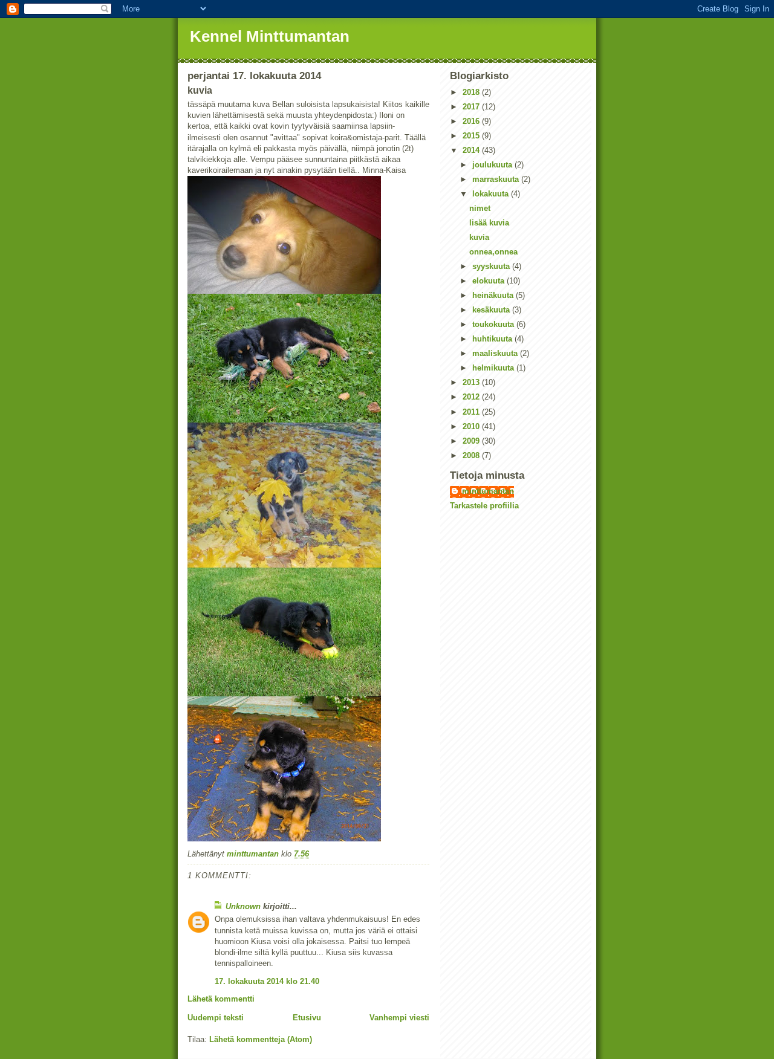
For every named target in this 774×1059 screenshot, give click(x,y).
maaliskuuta (496, 353)
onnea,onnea (493, 251)
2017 (472, 106)
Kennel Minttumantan (270, 36)
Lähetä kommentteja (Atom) (260, 1039)
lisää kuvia (489, 222)
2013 (472, 382)
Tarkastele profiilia (484, 505)
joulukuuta (493, 164)
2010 (472, 426)
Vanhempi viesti (399, 1017)
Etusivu (307, 1017)
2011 (472, 411)
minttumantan (488, 491)
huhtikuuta (493, 338)
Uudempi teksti (215, 1017)
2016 (472, 121)
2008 (472, 455)
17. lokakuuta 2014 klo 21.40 (267, 981)
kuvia (479, 237)
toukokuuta (494, 324)
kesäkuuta (492, 309)
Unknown (243, 906)
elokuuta (489, 280)
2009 (472, 440)
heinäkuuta (494, 295)
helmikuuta (494, 367)
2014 (472, 150)
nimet (479, 208)
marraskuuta (496, 179)
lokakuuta (491, 193)
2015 (472, 135)
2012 (472, 396)
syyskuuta (492, 266)
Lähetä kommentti (221, 998)
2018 (472, 92)
